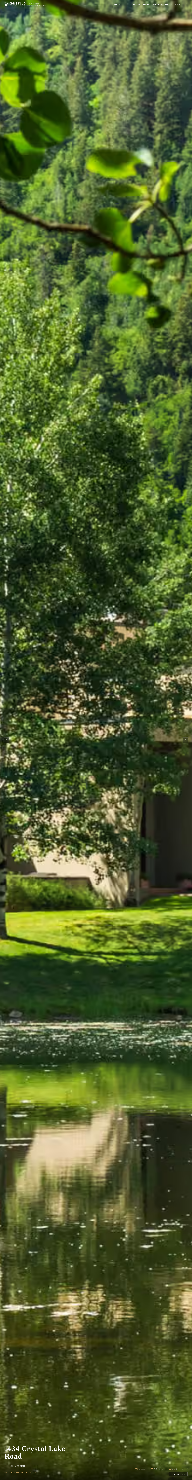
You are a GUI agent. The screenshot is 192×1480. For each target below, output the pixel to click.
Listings (116, 4)
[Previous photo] (6, 740)
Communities (132, 4)
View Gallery (179, 1474)
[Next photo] (185, 740)
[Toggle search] (186, 4)
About (179, 4)
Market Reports (152, 4)
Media (168, 4)
